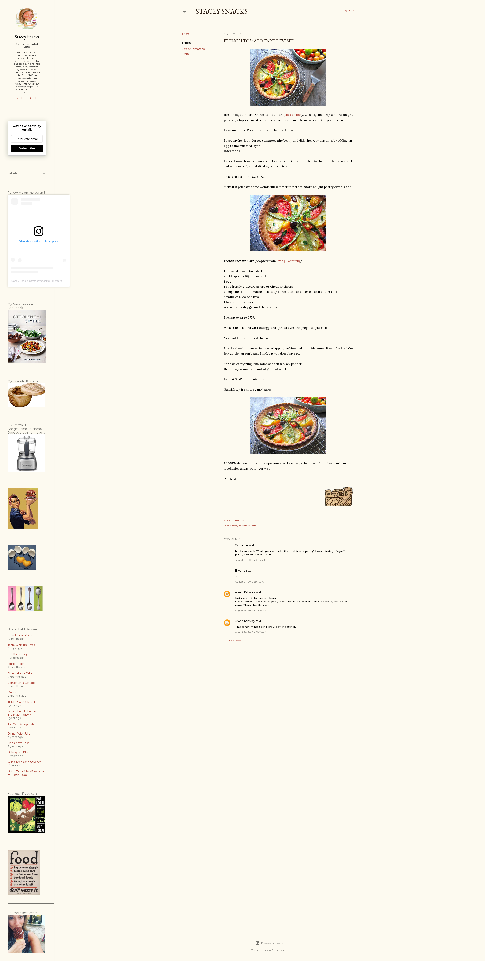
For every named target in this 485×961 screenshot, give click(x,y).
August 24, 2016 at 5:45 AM (250, 559)
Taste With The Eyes (21, 645)
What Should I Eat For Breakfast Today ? (22, 713)
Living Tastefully (288, 261)
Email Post (239, 520)
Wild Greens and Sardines (24, 762)
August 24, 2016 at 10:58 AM (250, 610)
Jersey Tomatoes (193, 49)
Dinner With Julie (19, 733)
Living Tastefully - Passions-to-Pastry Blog (26, 773)
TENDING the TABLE (22, 701)
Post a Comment (235, 640)
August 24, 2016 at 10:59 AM (250, 632)
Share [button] (186, 33)
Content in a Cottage (22, 683)
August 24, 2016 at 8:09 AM (250, 581)
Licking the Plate (19, 752)
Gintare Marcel (279, 950)
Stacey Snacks (222, 11)
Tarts (185, 54)
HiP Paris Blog (17, 654)
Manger (13, 692)
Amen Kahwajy (245, 592)
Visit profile (27, 98)
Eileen (239, 570)
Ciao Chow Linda (19, 743)
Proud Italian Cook (20, 635)
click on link (293, 115)
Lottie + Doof (16, 664)
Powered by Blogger (272, 942)
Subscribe (27, 148)
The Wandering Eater (22, 724)
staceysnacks (41, 280)
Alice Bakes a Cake (20, 673)
